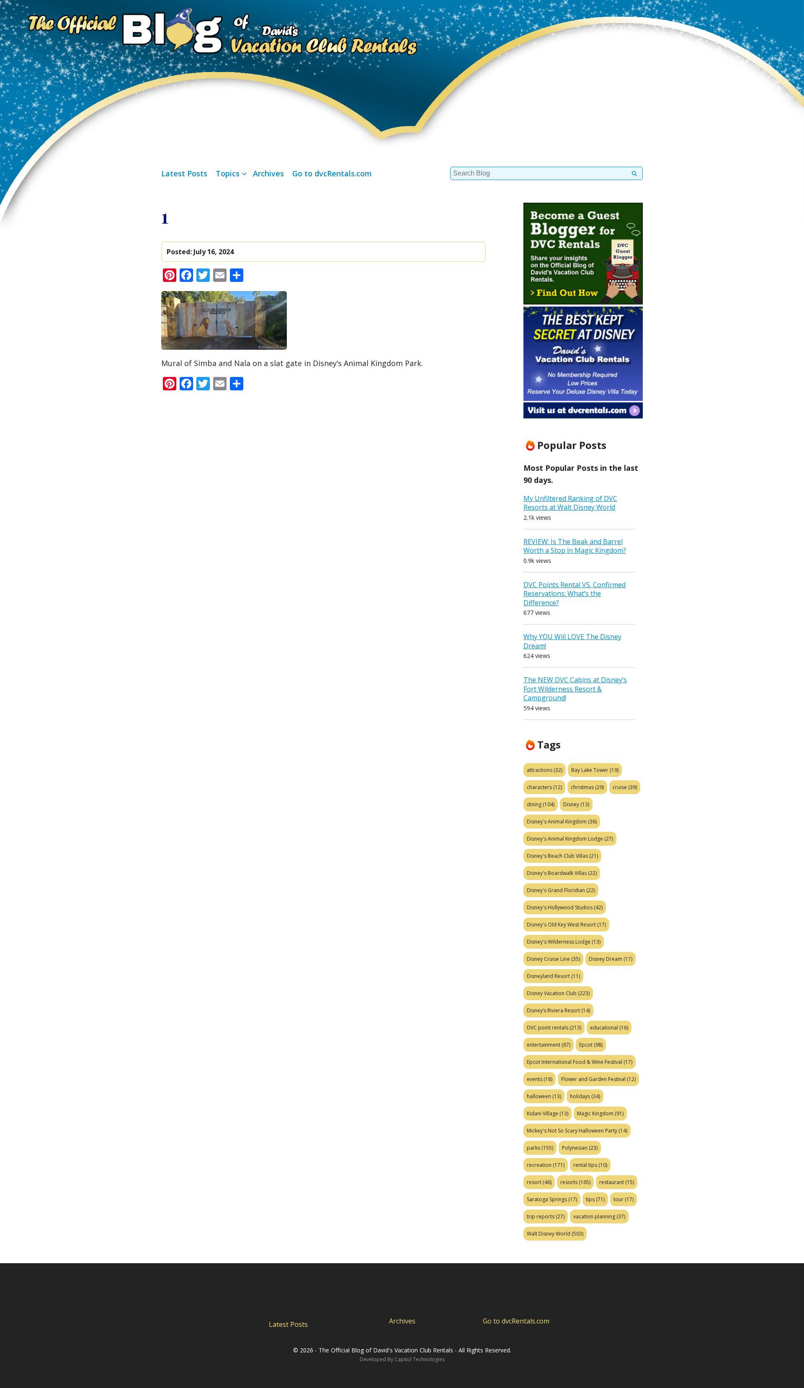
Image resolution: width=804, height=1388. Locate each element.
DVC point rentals (554, 1027)
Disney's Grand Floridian (561, 890)
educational (609, 1027)
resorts (575, 1182)
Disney (576, 804)
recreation (545, 1165)
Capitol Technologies (419, 1359)
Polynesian (580, 1147)
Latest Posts (184, 173)
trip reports (545, 1216)
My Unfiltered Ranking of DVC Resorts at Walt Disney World (570, 503)
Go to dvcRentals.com (332, 173)
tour (623, 1199)
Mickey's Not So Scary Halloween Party (577, 1130)
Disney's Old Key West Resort (566, 924)
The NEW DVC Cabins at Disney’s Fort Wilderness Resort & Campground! (575, 688)
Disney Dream (610, 958)
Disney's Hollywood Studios (565, 907)
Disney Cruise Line (553, 958)
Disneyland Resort (553, 976)
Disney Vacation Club (558, 993)
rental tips (590, 1165)
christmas (587, 787)
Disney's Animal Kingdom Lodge (570, 838)
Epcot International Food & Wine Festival (579, 1062)
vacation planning (599, 1216)
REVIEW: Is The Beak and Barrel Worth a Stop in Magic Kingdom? (574, 546)
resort (539, 1182)
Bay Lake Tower (594, 770)
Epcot (591, 1044)
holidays (585, 1096)
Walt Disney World (555, 1233)
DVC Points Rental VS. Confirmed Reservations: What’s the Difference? (574, 593)
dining (540, 804)
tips (595, 1199)
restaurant (616, 1182)
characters (544, 787)
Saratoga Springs (552, 1199)
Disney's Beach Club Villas (562, 855)
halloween (544, 1096)
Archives (268, 173)
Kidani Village (547, 1113)
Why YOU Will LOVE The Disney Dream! (572, 641)
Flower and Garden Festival (598, 1079)
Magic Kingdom (600, 1113)
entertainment (548, 1044)
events (539, 1079)
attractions (544, 770)
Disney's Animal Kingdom (562, 821)
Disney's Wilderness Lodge (563, 941)
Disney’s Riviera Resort (558, 1010)
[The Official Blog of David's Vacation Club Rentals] (209, 29)
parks (540, 1147)
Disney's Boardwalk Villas (562, 873)
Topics (228, 173)
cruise (625, 787)
